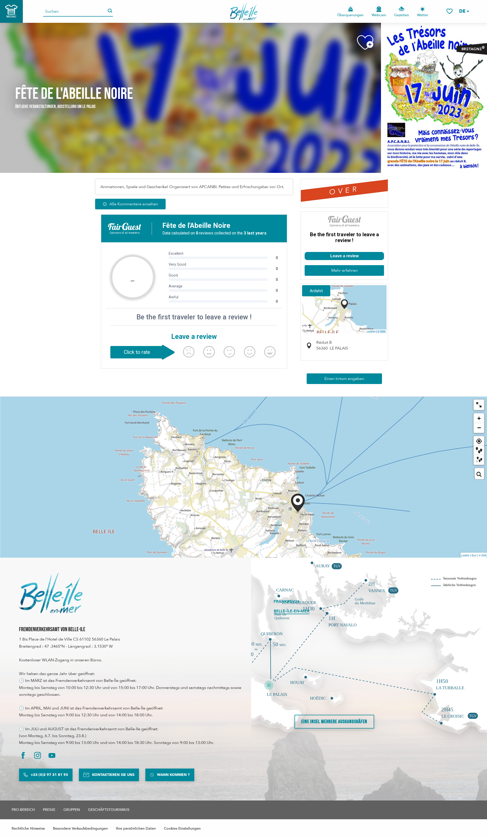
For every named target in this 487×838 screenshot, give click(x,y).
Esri (474, 555)
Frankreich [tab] (286, 601)
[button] (464, 11)
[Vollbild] (478, 404)
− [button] (479, 427)
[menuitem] (244, 11)
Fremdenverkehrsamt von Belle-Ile (52, 629)
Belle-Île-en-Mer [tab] (291, 611)
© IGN (381, 331)
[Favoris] (449, 11)
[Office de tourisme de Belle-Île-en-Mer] (50, 593)
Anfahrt (316, 291)
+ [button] (479, 418)
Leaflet (371, 331)
